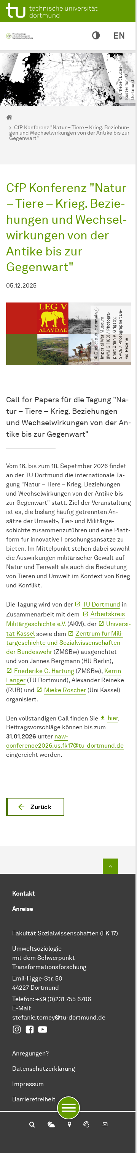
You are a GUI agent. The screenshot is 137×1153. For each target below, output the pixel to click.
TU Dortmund (101, 604)
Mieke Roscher (65, 690)
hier (113, 718)
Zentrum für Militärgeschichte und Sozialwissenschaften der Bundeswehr (64, 642)
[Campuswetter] (51, 1125)
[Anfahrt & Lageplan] (69, 1125)
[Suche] (32, 1125)
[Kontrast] (95, 35)
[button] (35, 807)
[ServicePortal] (86, 1125)
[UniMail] (105, 1125)
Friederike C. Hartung (44, 671)
